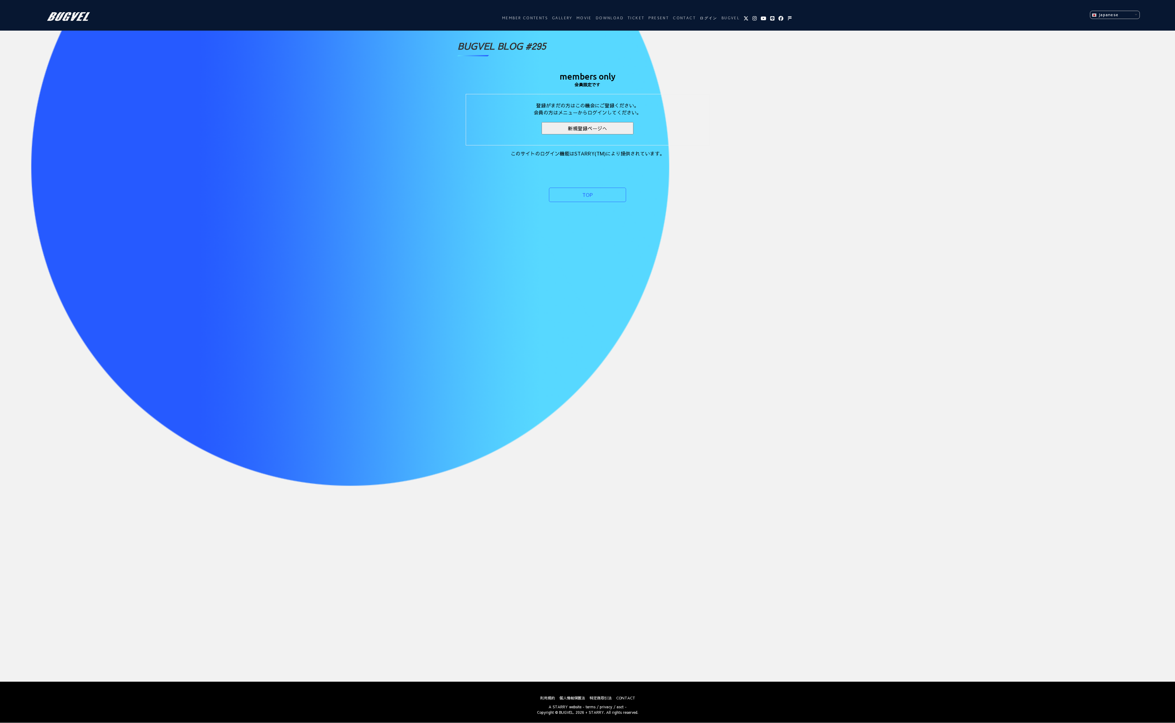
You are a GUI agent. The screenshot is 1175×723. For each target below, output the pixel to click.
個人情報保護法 (572, 697)
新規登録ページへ (587, 128)
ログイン (709, 18)
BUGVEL (731, 18)
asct (620, 706)
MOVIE (584, 18)
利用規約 (547, 697)
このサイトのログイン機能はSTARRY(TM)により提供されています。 (588, 153)
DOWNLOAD (610, 18)
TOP (587, 194)
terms (590, 706)
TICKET (636, 18)
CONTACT (684, 18)
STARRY (560, 706)
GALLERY (562, 18)
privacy (606, 706)
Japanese (1107, 14)
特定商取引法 (601, 697)
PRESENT (658, 18)
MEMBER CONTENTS (525, 18)
